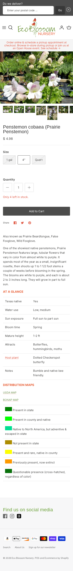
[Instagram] (12, 516)
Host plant (12, 357)
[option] (36, 77)
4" (23, 160)
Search (6, 547)
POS (37, 558)
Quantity (9, 179)
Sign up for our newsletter (42, 547)
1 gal (9, 160)
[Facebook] (5, 516)
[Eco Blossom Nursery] (36, 28)
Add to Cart (36, 211)
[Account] (61, 27)
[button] (68, 10)
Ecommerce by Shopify (57, 558)
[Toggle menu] (4, 27)
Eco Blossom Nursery (23, 558)
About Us (19, 547)
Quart (38, 160)
